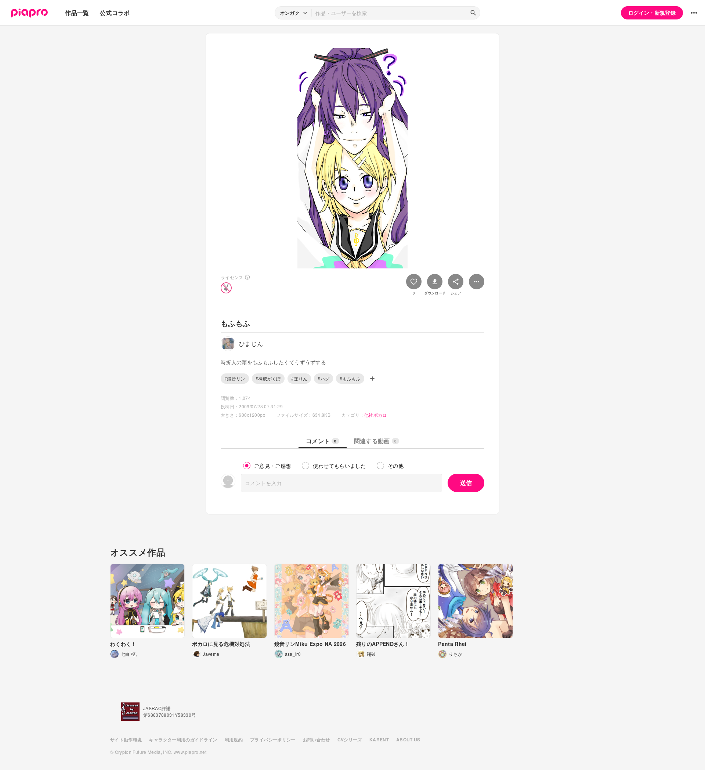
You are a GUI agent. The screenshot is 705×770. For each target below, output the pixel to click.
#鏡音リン (234, 378)
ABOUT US (408, 739)
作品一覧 (77, 12)
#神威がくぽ (268, 378)
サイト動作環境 (126, 739)
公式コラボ (115, 12)
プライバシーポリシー (273, 739)
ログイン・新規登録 (652, 12)
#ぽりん (299, 378)
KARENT (379, 739)
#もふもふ (350, 378)
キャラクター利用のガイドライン (183, 739)
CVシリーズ (349, 739)
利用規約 (234, 739)
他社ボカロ (375, 415)
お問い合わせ (316, 739)
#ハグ (323, 378)
